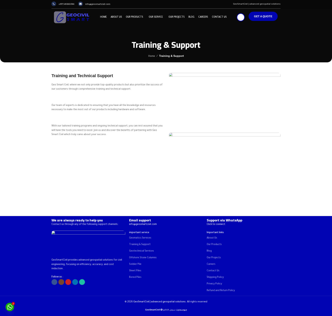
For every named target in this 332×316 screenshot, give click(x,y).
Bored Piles (135, 277)
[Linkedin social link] (75, 282)
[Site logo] (70, 17)
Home (151, 56)
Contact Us (213, 271)
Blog (209, 251)
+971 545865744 (66, 4)
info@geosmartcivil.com (97, 4)
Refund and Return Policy (221, 290)
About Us (212, 238)
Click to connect (216, 224)
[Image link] (88, 242)
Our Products (214, 244)
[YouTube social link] (68, 282)
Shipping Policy (215, 277)
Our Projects (214, 258)
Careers (211, 264)
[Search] (241, 17)
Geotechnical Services (141, 251)
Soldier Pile (135, 264)
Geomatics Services (140, 238)
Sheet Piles (135, 271)
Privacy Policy (214, 284)
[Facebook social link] (54, 282)
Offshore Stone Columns (143, 258)
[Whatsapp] (10, 307)
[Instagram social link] (61, 282)
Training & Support (140, 244)
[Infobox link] (244, 220)
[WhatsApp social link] (82, 282)
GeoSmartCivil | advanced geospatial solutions (159, 302)
